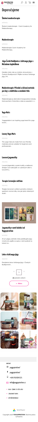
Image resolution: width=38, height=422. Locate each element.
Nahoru (20, 283)
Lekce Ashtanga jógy (10, 254)
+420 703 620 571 (16, 378)
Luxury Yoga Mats (9, 134)
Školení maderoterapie (11, 18)
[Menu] (34, 2)
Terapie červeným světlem (12, 181)
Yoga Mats (6, 112)
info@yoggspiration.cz (18, 383)
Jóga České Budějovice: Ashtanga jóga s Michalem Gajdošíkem (17, 63)
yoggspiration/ (15, 373)
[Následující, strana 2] (19, 272)
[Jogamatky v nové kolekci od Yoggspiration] (19, 213)
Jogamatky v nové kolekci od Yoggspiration (13, 229)
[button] (19, 389)
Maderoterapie (8, 40)
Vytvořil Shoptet (21, 410)
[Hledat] (22, 2)
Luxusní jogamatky (9, 157)
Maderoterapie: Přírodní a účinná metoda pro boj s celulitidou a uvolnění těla (18, 89)
